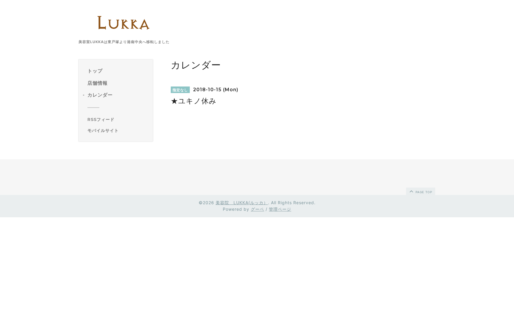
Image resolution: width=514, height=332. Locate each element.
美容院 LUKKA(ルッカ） (242, 202)
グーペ (257, 209)
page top (423, 192)
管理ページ (280, 209)
